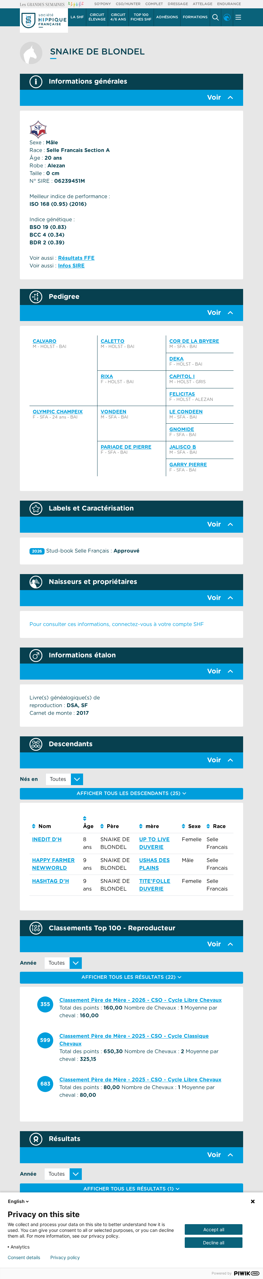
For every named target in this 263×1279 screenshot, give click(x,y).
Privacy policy (65, 1257)
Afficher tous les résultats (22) (129, 977)
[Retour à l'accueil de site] (44, 20)
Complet (154, 4)
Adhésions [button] (167, 17)
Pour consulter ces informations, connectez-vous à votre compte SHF (117, 624)
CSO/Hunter (128, 4)
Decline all (213, 1242)
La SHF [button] (77, 17)
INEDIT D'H (47, 839)
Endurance (229, 4)
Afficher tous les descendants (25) (129, 793)
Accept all (213, 1229)
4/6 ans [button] (118, 17)
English (16, 1201)
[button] (215, 17)
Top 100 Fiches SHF (141, 17)
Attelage (202, 4)
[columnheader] (55, 822)
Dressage (178, 4)
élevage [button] (97, 17)
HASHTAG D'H (50, 881)
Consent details (24, 1257)
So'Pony (102, 4)
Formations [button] (195, 17)
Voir (214, 97)
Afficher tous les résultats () (129, 1189)
